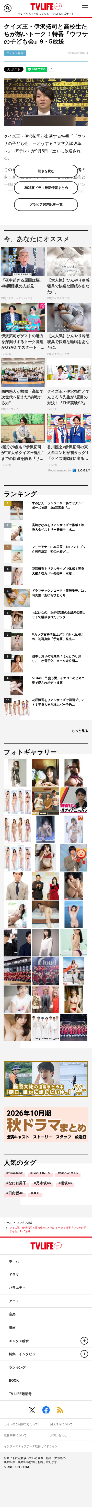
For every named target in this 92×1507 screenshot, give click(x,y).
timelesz (15, 1173)
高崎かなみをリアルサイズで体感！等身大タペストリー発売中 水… (58, 527)
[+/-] (84, 1341)
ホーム (8, 1222)
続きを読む (46, 171)
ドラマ (14, 1274)
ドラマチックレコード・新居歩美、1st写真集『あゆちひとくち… (59, 593)
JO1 (36, 1193)
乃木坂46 (43, 1183)
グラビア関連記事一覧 (46, 204)
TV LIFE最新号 (20, 1394)
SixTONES (41, 1173)
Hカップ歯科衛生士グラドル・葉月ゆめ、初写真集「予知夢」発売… (57, 637)
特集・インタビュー (24, 1354)
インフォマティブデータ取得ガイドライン (30, 1446)
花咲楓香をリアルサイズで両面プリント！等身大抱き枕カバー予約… (58, 702)
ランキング (17, 1367)
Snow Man (69, 1173)
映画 (12, 1327)
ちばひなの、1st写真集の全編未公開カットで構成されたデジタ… (59, 615)
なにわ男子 (17, 1183)
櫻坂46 (66, 1183)
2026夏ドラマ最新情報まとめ (46, 188)
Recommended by (60, 470)
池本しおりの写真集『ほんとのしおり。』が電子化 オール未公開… (56, 658)
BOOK (14, 1380)
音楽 (12, 1314)
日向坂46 (15, 1193)
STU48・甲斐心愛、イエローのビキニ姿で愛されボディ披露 (58, 680)
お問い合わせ (58, 1435)
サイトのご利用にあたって (21, 1424)
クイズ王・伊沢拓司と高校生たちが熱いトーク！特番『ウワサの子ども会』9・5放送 (47, 1229)
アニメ (14, 1301)
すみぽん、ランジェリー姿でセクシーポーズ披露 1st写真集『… (58, 505)
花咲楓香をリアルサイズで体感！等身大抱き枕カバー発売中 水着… (58, 571)
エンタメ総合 (24, 1222)
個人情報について (61, 1424)
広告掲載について (15, 1435)
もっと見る (80, 731)
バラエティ (17, 1288)
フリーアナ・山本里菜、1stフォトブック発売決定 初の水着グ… (59, 549)
